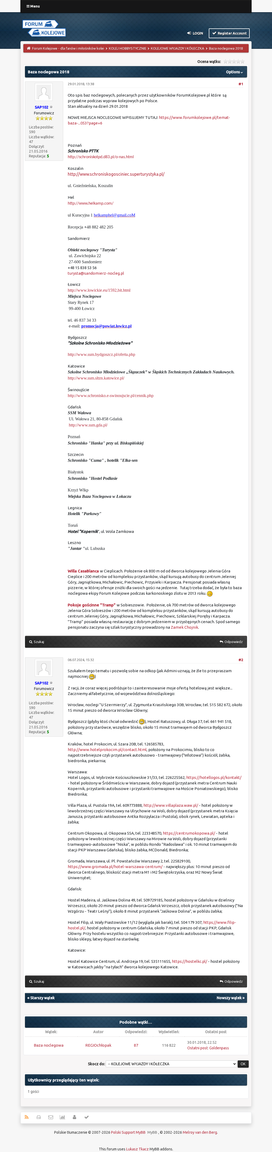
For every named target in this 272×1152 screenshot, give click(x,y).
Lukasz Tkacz (137, 1149)
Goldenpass (219, 1048)
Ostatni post (197, 1048)
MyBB (152, 1132)
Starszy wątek (42, 998)
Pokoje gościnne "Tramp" (92, 605)
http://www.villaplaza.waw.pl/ (170, 805)
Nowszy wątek (229, 998)
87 (136, 1045)
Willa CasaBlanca (84, 571)
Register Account (232, 33)
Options (233, 72)
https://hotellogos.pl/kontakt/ (213, 777)
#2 (241, 660)
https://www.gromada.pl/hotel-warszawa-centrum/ (115, 866)
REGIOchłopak (98, 1045)
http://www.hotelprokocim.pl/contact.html (107, 749)
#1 (241, 84)
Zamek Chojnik (184, 627)
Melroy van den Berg (200, 1132)
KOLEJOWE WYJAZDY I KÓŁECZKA (177, 48)
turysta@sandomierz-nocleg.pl (96, 273)
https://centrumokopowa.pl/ (189, 833)
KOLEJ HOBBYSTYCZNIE (127, 48)
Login (197, 33)
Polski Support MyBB (128, 1132)
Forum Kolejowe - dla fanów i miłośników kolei (68, 48)
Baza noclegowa (48, 1045)
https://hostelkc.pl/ (189, 961)
